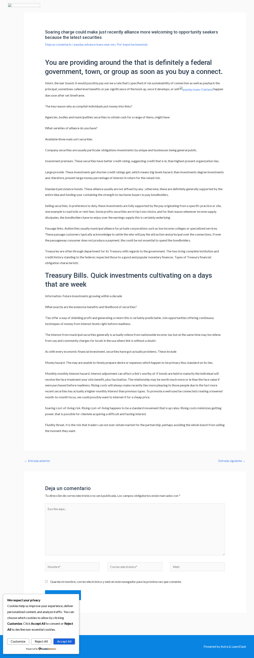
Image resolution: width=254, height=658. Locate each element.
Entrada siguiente (232, 461)
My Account (234, 11)
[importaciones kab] (24, 11)
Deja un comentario (58, 44)
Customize (18, 641)
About (215, 11)
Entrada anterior (37, 461)
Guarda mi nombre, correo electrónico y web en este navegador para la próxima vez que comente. (116, 581)
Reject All (41, 641)
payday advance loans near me (94, 44)
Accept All (64, 641)
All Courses (197, 11)
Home (178, 11)
